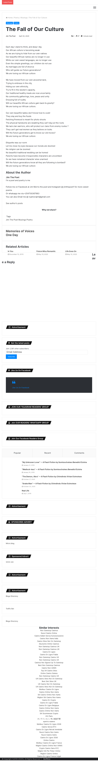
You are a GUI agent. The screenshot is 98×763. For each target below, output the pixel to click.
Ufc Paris (49, 716)
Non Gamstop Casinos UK (49, 646)
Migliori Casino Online (49, 754)
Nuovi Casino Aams (49, 735)
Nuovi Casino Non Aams (49, 732)
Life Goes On (70, 251)
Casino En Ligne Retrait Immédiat (49, 729)
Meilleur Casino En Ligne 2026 (49, 724)
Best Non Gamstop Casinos (49, 665)
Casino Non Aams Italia (49, 638)
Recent (47, 453)
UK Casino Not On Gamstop (49, 684)
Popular (17, 453)
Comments (79, 453)
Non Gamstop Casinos (49, 630)
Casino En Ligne (49, 652)
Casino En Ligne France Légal (49, 756)
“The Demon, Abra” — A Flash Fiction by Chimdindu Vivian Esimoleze (52, 476)
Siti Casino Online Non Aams (49, 695)
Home (10, 18)
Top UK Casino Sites (49, 671)
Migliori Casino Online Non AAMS (49, 746)
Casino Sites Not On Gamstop (49, 641)
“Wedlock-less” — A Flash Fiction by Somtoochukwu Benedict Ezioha (52, 469)
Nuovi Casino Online (49, 633)
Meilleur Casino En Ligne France (49, 743)
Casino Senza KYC (49, 727)
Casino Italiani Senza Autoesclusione (49, 636)
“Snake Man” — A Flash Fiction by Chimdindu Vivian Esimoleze (49, 483)
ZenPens (46, 759)
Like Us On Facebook (21, 370)
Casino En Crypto (49, 700)
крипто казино (49, 721)
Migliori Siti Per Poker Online (49, 751)
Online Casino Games (49, 673)
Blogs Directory (12, 596)
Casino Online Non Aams (49, 692)
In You (10, 251)
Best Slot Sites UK (49, 681)
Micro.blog (10, 543)
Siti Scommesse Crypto (49, 713)
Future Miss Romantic (46, 251)
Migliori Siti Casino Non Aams (49, 697)
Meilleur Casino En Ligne (49, 689)
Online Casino (49, 740)
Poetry (16, 18)
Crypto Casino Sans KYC (49, 748)
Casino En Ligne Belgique (49, 705)
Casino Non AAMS (49, 668)
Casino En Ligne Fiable (49, 654)
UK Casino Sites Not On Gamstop (49, 679)
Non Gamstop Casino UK (49, 657)
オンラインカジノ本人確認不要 (49, 719)
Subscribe (11, 357)
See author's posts (14, 203)
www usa (9, 562)
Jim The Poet (11, 36)
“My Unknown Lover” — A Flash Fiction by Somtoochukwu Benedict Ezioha (54, 462)
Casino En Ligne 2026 (49, 737)
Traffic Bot (10, 609)
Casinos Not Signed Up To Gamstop (49, 663)
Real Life (25, 491)
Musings (24, 18)
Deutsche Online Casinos (49, 644)
